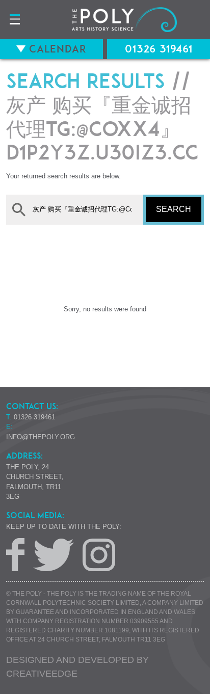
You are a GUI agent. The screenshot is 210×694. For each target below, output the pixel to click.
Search (173, 209)
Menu (14, 19)
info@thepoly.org (40, 437)
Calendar (56, 49)
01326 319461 (159, 49)
